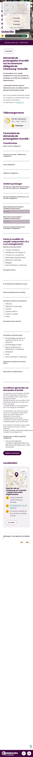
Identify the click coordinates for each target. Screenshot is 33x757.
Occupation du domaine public (12, 335)
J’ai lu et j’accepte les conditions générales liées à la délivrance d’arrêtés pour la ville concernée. (18, 444)
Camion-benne (11, 311)
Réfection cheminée (13, 260)
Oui (22, 542)
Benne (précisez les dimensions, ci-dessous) (15, 348)
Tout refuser (16, 21)
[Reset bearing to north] (24, 485)
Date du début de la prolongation (13, 207)
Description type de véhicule (12, 321)
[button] (2, 36)
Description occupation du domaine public (14, 362)
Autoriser (24, 35)
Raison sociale (12, 146)
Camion (8, 309)
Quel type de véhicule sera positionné (15, 301)
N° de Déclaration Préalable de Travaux (15, 284)
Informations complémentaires (13, 371)
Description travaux (9, 270)
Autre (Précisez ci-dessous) (16, 265)
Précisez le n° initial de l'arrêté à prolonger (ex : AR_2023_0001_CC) (16, 187)
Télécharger (19, 126)
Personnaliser (16, 24)
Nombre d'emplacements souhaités (14, 292)
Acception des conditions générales (14, 437)
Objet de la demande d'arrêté (12, 247)
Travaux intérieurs (12, 250)
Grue (7, 354)
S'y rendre (11, 522)
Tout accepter (16, 18)
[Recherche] (24, 753)
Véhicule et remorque (14, 306)
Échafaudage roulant (14, 345)
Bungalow (9, 352)
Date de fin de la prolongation (12, 217)
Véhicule (9, 304)
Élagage (9, 263)
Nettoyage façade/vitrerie (15, 258)
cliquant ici (20, 102)
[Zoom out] (24, 482)
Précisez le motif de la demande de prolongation (14, 227)
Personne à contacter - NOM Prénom (14, 155)
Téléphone (10, 173)
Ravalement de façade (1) (15, 252)
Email (9, 164)
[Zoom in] (24, 479)
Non (27, 542)
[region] (16, 478)
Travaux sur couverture (15, 255)
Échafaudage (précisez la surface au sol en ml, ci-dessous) (15, 340)
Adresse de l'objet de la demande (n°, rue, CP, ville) (16, 197)
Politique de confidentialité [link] (16, 27)
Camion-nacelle (12, 314)
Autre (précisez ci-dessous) (16, 357)
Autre (8, 316)
